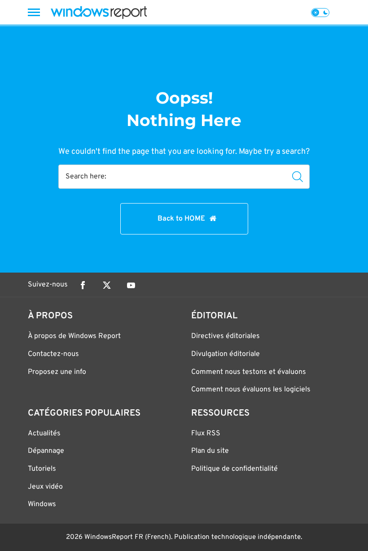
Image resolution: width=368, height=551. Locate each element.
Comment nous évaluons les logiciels (251, 389)
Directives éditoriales (225, 336)
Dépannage (46, 451)
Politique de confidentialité (234, 468)
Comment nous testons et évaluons (248, 372)
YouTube (131, 285)
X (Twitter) (107, 285)
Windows (42, 504)
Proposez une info (57, 372)
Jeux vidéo (45, 486)
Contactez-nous (53, 354)
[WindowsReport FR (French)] (99, 12)
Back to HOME (181, 218)
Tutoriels (42, 468)
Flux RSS (205, 433)
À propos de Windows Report (74, 336)
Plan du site (210, 451)
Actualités (44, 433)
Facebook (83, 285)
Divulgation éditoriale (225, 354)
